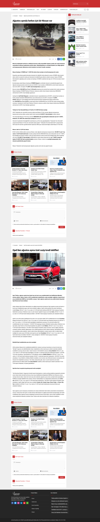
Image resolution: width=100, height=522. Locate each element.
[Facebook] (12, 503)
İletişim (33, 512)
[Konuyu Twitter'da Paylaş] (61, 59)
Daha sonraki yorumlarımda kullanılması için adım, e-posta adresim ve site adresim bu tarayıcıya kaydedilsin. (34, 224)
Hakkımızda (34, 501)
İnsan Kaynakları (35, 505)
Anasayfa (16, 15)
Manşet (20, 15)
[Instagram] (18, 503)
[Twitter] (15, 503)
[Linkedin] (21, 503)
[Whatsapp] (27, 503)
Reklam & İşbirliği (35, 508)
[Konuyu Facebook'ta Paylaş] (58, 59)
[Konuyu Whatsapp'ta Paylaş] (64, 59)
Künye (33, 498)
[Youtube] (24, 503)
